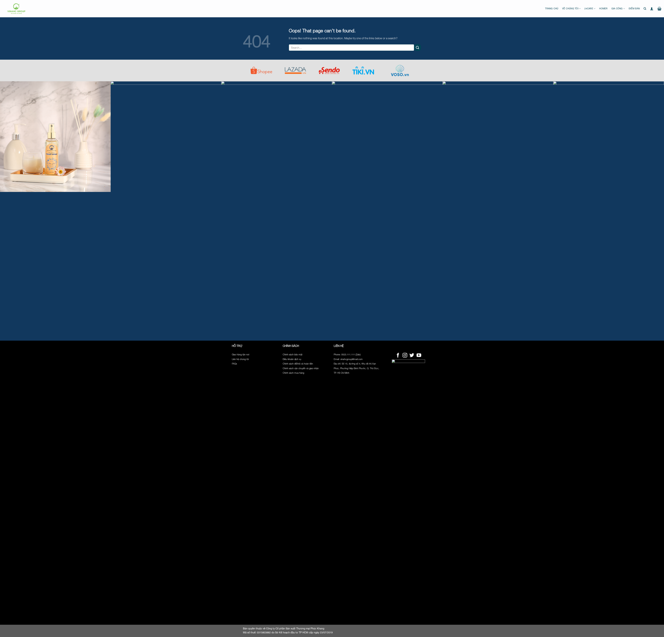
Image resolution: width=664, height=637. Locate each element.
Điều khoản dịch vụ (292, 359)
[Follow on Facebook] (398, 355)
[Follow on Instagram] (405, 355)
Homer (603, 8)
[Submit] (417, 47)
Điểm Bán (634, 8)
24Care (588, 8)
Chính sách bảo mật (292, 354)
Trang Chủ (551, 8)
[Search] (645, 8)
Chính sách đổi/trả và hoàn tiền (298, 363)
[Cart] (659, 8)
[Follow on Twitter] (411, 355)
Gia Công (617, 8)
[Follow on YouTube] (419, 355)
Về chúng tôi (570, 8)
